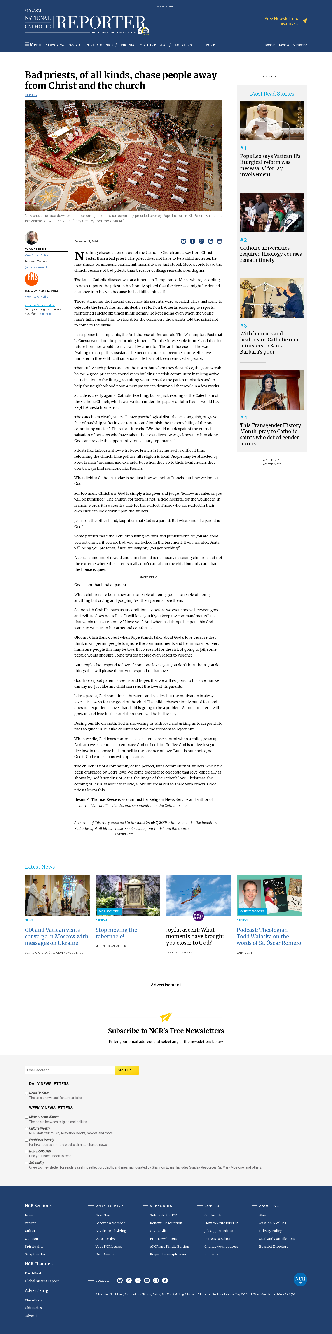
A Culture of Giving (111, 1231)
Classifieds (33, 1300)
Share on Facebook (192, 241)
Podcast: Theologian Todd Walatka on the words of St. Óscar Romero (269, 936)
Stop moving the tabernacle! (116, 933)
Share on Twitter (201, 241)
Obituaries (33, 1308)
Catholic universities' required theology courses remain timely (271, 254)
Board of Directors (273, 1246)
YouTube (147, 1280)
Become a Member (110, 1223)
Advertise (32, 1316)
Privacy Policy (270, 1231)
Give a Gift (158, 1231)
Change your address (221, 1246)
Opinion (107, 45)
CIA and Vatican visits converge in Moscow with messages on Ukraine (56, 936)
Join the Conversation (40, 305)
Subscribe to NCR (163, 1215)
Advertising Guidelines (109, 1294)
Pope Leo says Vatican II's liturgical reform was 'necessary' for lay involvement (270, 165)
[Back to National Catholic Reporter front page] (87, 25)
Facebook (138, 1280)
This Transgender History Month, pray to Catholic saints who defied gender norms (270, 434)
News (50, 45)
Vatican (67, 45)
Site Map (167, 1294)
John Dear (244, 952)
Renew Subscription (166, 1223)
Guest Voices (252, 911)
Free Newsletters (163, 1239)
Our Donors (105, 1254)
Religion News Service (66, 952)
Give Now (103, 1215)
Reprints (211, 1254)
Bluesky (120, 1280)
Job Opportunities (218, 1231)
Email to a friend (210, 241)
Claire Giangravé (37, 952)
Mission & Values (272, 1223)
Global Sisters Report (193, 45)
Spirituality (130, 45)
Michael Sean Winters (112, 946)
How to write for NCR (221, 1223)
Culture (87, 45)
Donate (270, 45)
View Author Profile (36, 255)
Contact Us (213, 1215)
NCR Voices (109, 911)
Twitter (129, 1280)
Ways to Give (106, 1239)
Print (219, 241)
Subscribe (300, 45)
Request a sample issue (168, 1254)
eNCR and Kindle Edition (169, 1246)
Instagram (156, 1280)
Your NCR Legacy (109, 1246)
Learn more (44, 313)
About (264, 1215)
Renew (284, 45)
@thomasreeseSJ (36, 267)
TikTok (165, 1280)
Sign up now (289, 24)
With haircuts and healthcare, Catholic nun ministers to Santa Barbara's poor (269, 343)
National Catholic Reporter (300, 1279)
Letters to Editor (217, 1239)
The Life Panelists (179, 952)
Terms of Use (133, 1294)
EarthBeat (157, 45)
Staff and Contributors (277, 1239)
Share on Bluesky (183, 241)
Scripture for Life (38, 1254)
